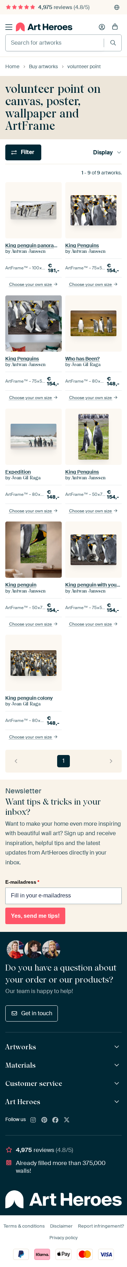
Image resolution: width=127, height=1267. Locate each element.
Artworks (20, 1047)
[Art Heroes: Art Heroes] (118, 1102)
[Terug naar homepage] (44, 27)
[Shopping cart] (115, 27)
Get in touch (36, 1013)
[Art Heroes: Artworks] (118, 1047)
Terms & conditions (24, 1226)
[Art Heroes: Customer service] (118, 1083)
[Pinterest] (44, 1120)
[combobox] (55, 43)
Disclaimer (61, 1226)
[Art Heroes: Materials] (118, 1065)
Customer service (33, 1083)
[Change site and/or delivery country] (117, 7)
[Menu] (9, 27)
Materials (20, 1065)
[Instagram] (33, 1120)
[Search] (113, 43)
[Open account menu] (102, 27)
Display (103, 152)
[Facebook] (55, 1120)
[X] (67, 1120)
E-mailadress (22, 882)
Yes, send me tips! (35, 916)
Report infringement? (101, 1226)
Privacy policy (63, 1238)
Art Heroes (22, 1102)
